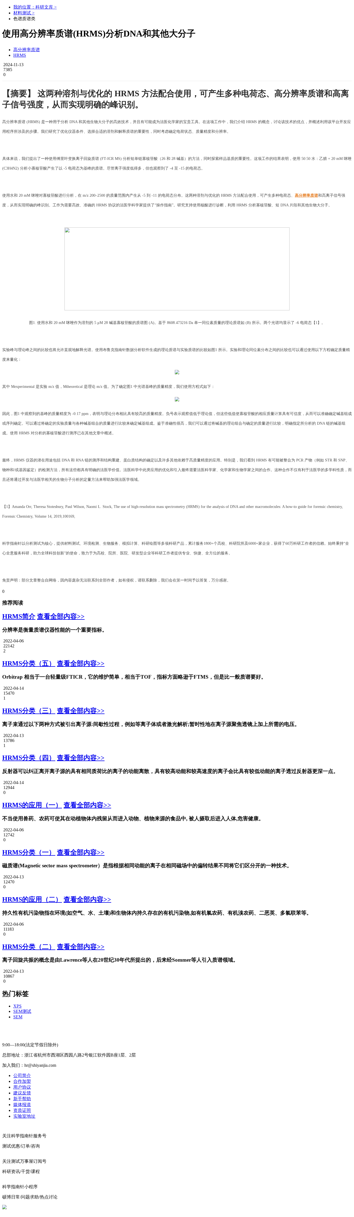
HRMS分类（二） (28, 946)
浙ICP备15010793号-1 (173, 1207)
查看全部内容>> (61, 616)
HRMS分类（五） (28, 663)
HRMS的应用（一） (32, 805)
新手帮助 (22, 1098)
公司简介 (22, 1075)
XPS (17, 1006)
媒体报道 (22, 1104)
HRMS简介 (18, 616)
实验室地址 (24, 1116)
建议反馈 (22, 1093)
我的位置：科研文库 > (35, 7)
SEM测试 (22, 1011)
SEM (17, 1016)
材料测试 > (24, 13)
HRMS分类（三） (28, 710)
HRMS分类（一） (28, 852)
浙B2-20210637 (136, 1207)
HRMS (19, 55)
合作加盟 (22, 1081)
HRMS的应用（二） (32, 899)
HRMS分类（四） (28, 757)
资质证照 (22, 1110)
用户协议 (22, 1087)
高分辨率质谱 (26, 49)
